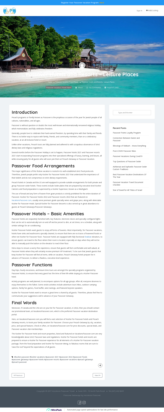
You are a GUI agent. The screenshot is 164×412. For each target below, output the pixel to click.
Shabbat (88, 237)
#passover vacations (68, 359)
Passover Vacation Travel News (66, 82)
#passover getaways (20, 359)
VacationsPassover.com (22, 200)
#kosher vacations (37, 357)
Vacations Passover (92, 395)
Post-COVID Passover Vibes (124, 151)
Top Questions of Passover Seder (127, 161)
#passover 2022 (66, 357)
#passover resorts (51, 359)
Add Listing (153, 10)
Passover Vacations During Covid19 (127, 156)
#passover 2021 (52, 357)
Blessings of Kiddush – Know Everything (129, 146)
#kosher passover (21, 357)
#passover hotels (36, 359)
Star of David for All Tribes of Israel (127, 190)
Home (50, 82)
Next (97, 375)
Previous (18, 375)
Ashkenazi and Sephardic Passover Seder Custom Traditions (130, 167)
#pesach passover (19, 362)
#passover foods (80, 357)
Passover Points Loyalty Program (127, 133)
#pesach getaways (85, 359)
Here (101, 2)
